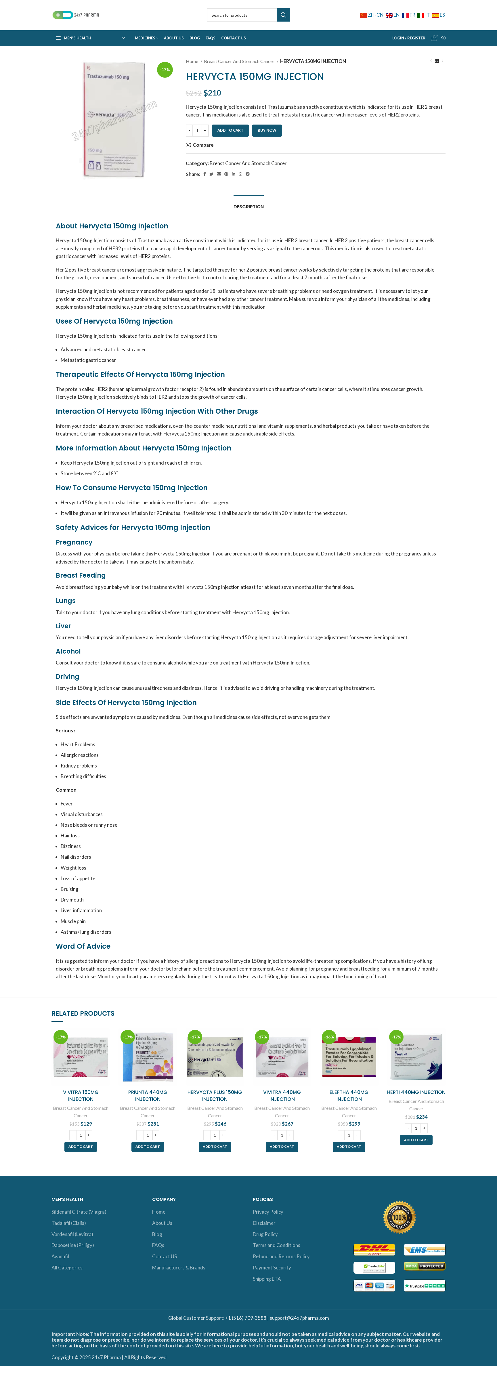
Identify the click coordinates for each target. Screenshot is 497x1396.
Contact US (164, 1256)
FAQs (158, 1245)
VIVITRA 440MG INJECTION (282, 1096)
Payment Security (272, 1268)
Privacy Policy (268, 1212)
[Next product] (443, 61)
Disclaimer (264, 1223)
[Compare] (105, 1037)
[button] (80, 1147)
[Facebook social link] (205, 174)
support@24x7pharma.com (299, 1318)
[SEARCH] (283, 15)
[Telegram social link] (247, 174)
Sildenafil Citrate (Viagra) (78, 1212)
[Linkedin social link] (233, 174)
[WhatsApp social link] (240, 174)
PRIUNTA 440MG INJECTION (147, 1096)
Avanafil (60, 1256)
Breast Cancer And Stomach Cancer (239, 61)
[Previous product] (431, 61)
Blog (157, 1234)
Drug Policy (265, 1234)
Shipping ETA (267, 1279)
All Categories (67, 1268)
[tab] (249, 204)
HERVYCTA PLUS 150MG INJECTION (215, 1096)
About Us (162, 1223)
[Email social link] (219, 174)
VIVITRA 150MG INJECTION (81, 1096)
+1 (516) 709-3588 (245, 1318)
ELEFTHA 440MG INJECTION (349, 1096)
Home (192, 61)
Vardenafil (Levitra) (72, 1234)
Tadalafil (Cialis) (68, 1223)
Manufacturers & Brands (178, 1268)
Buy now (267, 130)
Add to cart (230, 130)
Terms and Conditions (276, 1245)
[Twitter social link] (211, 174)
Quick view (105, 1050)
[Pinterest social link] (226, 174)
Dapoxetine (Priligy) (72, 1245)
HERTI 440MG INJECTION (416, 1092)
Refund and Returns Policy (281, 1256)
